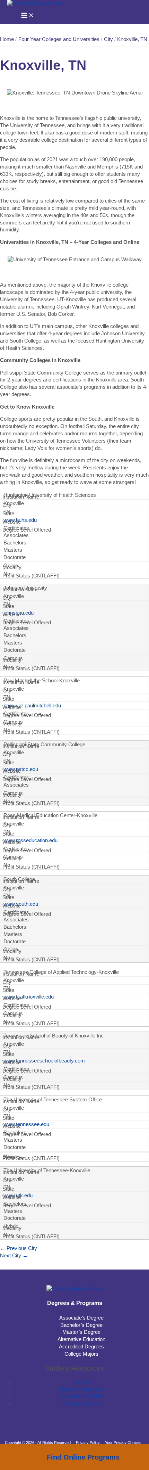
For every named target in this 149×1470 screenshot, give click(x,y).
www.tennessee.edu (26, 1124)
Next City (14, 1255)
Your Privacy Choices (123, 1442)
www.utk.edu (18, 1195)
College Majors (81, 1354)
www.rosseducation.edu (30, 840)
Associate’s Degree (81, 1318)
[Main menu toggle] (28, 15)
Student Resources (81, 1389)
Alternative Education (81, 1339)
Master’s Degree (81, 1332)
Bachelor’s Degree (81, 1325)
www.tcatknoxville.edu (28, 997)
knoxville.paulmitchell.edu (32, 705)
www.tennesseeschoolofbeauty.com (44, 1061)
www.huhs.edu (20, 520)
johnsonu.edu (18, 613)
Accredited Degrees (81, 1346)
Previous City (18, 1248)
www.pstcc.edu (20, 769)
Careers (81, 1382)
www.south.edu (20, 904)
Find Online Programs (83, 1457)
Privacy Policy (88, 1442)
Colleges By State (81, 1396)
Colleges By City (81, 1403)
